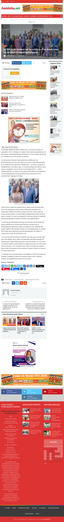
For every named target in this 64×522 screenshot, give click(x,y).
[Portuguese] (58, 2)
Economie (7, 1)
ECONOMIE (33, 16)
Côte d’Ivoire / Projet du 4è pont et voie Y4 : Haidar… (35, 410)
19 (50, 456)
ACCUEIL (4, 16)
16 (61, 453)
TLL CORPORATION (45, 519)
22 (58, 456)
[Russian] (59, 2)
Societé (2, 1)
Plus (51, 16)
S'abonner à (15, 73)
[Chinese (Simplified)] (52, 2)
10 (45, 453)
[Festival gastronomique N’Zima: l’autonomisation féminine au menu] (47, 417)
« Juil (45, 463)
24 (45, 458)
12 (50, 453)
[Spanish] (60, 2)
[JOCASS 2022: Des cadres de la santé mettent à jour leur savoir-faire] (47, 410)
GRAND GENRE (29, 513)
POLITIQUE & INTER (17, 16)
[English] (53, 2)
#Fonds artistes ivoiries (19, 279)
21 (56, 456)
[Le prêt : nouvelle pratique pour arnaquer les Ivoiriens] (53, 131)
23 (61, 456)
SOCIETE (26, 16)
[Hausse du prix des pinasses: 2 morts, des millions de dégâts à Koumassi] (53, 92)
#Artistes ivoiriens (8, 279)
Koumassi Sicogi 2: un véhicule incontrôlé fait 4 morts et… (35, 417)
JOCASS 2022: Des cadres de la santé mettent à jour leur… (57, 410)
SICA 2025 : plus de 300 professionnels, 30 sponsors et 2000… (17, 105)
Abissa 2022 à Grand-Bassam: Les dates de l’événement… (35, 432)
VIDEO (37, 513)
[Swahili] (62, 2)
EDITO (9, 16)
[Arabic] (51, 2)
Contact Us (12, 1)
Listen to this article (10, 147)
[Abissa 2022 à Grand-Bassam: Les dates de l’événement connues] (53, 105)
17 (45, 456)
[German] (56, 2)
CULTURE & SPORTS (43, 16)
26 (50, 458)
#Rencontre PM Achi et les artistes (32, 279)
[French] (55, 2)
